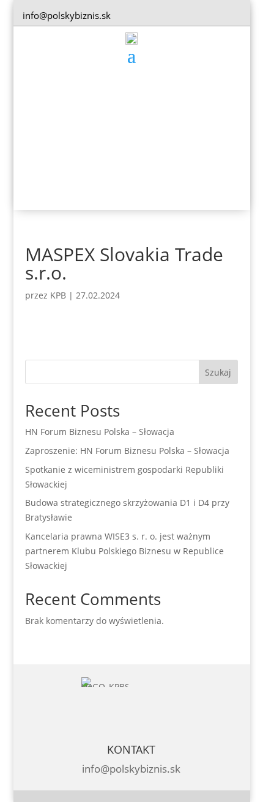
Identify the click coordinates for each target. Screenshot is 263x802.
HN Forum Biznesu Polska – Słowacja (99, 431)
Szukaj (218, 372)
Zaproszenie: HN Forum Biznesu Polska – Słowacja (127, 450)
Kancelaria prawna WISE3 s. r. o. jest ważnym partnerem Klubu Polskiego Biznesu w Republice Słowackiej (124, 550)
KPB (58, 295)
